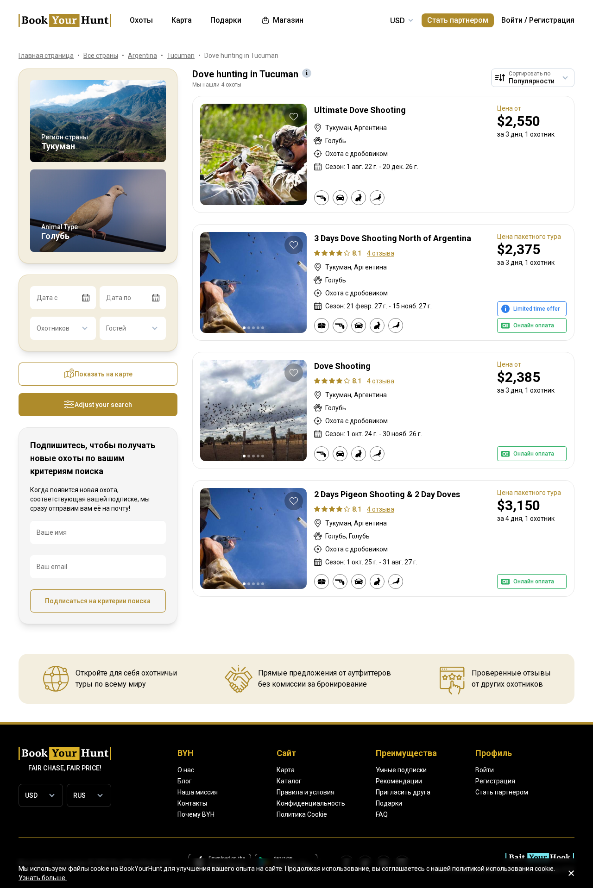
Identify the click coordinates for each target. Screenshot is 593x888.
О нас (185, 770)
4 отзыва (380, 253)
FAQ (382, 814)
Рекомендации (399, 781)
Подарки (389, 803)
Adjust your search (103, 404)
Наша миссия (197, 792)
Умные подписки (401, 770)
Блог (184, 781)
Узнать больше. (43, 878)
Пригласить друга (403, 792)
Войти (512, 20)
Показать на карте (103, 374)
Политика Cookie (302, 814)
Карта (286, 770)
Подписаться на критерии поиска (98, 601)
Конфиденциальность (311, 803)
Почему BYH (195, 814)
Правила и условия (305, 792)
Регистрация (551, 20)
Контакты (192, 803)
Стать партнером (457, 20)
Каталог (289, 781)
